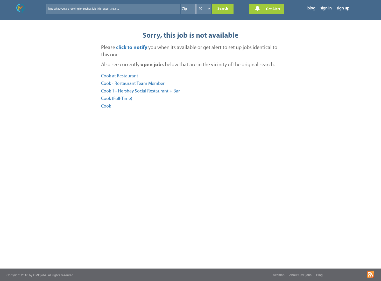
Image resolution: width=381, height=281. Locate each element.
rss (370, 274)
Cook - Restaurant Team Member (133, 84)
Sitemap (279, 274)
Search (222, 9)
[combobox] (113, 9)
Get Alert (272, 9)
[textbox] (102, 9)
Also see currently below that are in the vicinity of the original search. (188, 65)
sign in (326, 8)
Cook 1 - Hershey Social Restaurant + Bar (140, 91)
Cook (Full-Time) (116, 99)
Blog (319, 274)
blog (311, 8)
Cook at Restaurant (119, 76)
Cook (106, 106)
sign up (343, 8)
